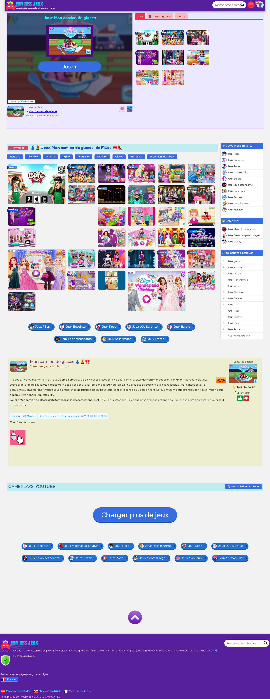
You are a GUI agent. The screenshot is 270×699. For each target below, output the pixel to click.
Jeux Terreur (235, 329)
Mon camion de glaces (81, 691)
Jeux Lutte (234, 304)
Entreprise (136, 156)
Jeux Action (234, 273)
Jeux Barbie (234, 178)
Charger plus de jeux (135, 515)
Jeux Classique (236, 292)
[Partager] (129, 109)
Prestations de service (162, 156)
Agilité (66, 156)
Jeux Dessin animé (158, 545)
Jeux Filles (233, 154)
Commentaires (160, 16)
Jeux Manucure (192, 558)
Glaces (119, 156)
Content (50, 156)
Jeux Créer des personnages (244, 235)
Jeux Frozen (235, 197)
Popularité (83, 156)
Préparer (102, 156)
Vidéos (181, 16)
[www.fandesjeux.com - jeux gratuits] (20, 644)
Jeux (140, 16)
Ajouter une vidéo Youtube (243, 486)
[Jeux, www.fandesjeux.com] (25, 6)
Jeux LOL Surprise (238, 172)
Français (11, 679)
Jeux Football (235, 267)
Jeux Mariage (235, 209)
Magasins (15, 156)
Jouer (70, 66)
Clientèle (33, 156)
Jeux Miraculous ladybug (242, 229)
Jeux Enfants (235, 317)
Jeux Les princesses (238, 203)
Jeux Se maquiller (231, 558)
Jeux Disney (234, 241)
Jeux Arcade (235, 298)
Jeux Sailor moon (237, 191)
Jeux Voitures (235, 286)
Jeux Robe (234, 166)
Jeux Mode (115, 558)
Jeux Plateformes (238, 280)
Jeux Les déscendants (240, 185)
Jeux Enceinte (236, 160)
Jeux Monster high (152, 558)
